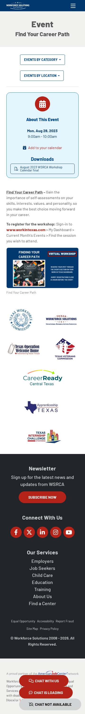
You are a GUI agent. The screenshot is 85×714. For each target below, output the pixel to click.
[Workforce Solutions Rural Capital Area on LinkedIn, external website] (42, 532)
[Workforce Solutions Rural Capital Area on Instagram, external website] (55, 532)
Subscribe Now (42, 497)
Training (42, 589)
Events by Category (41, 60)
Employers (42, 561)
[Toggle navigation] (73, 5)
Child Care (42, 575)
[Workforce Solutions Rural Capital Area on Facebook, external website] (16, 532)
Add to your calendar (45, 147)
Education (42, 582)
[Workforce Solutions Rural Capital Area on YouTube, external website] (69, 532)
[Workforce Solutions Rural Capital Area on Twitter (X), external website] (29, 532)
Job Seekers (42, 568)
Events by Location (40, 76)
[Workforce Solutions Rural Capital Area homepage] (17, 5)
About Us (42, 596)
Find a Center (42, 603)
